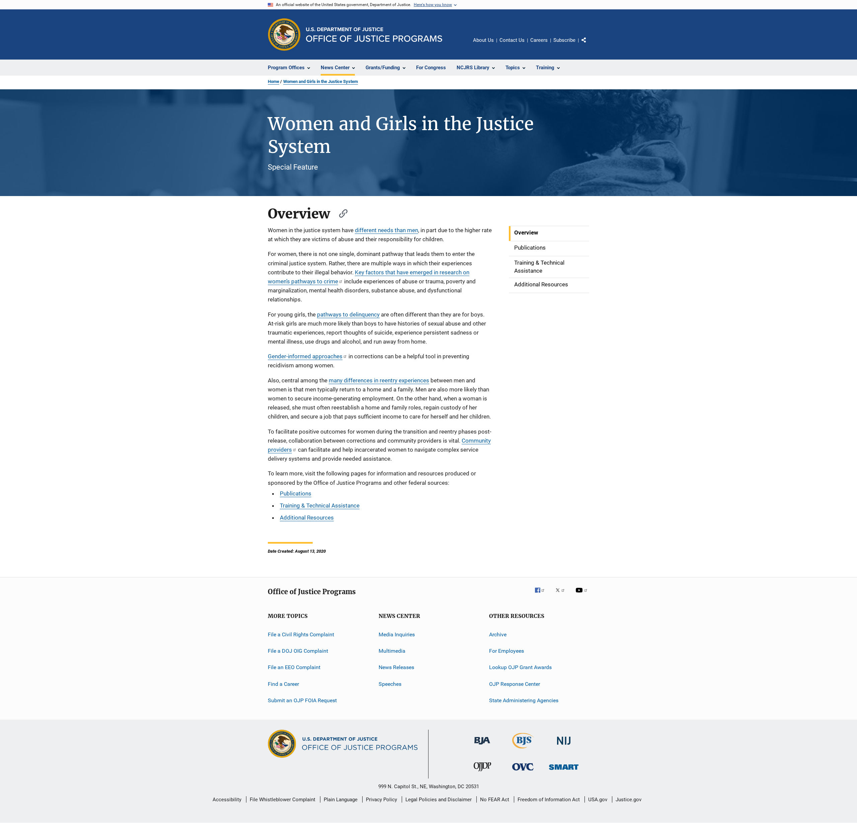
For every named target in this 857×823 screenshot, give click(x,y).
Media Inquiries (397, 634)
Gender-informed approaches (305, 356)
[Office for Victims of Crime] (523, 771)
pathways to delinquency (348, 314)
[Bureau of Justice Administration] (482, 746)
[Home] (374, 34)
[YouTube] (582, 594)
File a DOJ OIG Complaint (298, 651)
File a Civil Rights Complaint (301, 634)
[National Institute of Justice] (563, 746)
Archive (498, 634)
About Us (483, 40)
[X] (562, 594)
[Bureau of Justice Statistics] (523, 750)
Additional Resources (307, 517)
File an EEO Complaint (294, 667)
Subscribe (564, 40)
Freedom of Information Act (549, 800)
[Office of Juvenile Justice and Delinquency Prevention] (482, 772)
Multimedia (392, 651)
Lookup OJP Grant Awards (520, 667)
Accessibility (227, 800)
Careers (539, 40)
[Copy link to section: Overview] (340, 212)
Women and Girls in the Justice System (320, 81)
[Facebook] (542, 594)
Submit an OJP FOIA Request (302, 700)
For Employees (506, 651)
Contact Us (512, 40)
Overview (526, 232)
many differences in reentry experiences (379, 380)
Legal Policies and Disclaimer (438, 800)
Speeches (390, 684)
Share (589, 45)
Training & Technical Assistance (320, 505)
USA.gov (597, 800)
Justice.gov (628, 800)
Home (273, 81)
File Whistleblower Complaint (282, 800)
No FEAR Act (494, 800)
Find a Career (283, 684)
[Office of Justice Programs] (284, 34)
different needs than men (386, 230)
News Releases (396, 667)
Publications (295, 493)
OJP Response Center (514, 684)
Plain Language (341, 800)
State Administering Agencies (523, 700)
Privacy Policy (381, 800)
